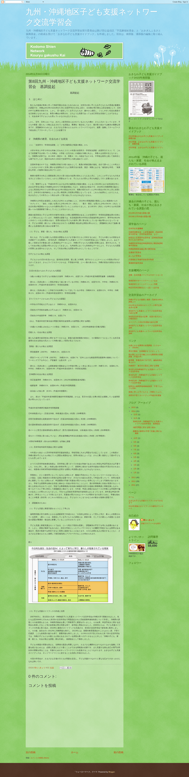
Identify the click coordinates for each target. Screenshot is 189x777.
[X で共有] (65, 667)
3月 (135, 465)
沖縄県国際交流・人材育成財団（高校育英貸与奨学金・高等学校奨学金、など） (146, 233)
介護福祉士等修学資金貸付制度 (141, 260)
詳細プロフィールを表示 (151, 523)
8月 (135, 446)
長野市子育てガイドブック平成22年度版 (145, 395)
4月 (135, 461)
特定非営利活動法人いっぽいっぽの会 (144, 288)
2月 (135, 469)
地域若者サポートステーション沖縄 (143, 284)
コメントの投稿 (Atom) (39, 758)
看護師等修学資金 (136, 263)
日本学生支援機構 (136, 229)
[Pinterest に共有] (70, 667)
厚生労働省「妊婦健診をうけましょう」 (145, 351)
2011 (133, 485)
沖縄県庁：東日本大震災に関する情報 (144, 366)
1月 (135, 473)
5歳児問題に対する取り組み (144, 427)
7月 (135, 450)
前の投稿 (118, 752)
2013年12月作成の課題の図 (140, 217)
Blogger (112, 772)
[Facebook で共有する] (68, 667)
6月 (135, 454)
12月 (136, 414)
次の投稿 (30, 752)
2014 (133, 411)
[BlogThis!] (63, 667)
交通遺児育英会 (135, 252)
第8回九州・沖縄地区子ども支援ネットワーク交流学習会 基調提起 (148, 423)
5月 (135, 457)
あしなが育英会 (135, 256)
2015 (133, 407)
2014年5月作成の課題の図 (139, 213)
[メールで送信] (61, 667)
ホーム (74, 752)
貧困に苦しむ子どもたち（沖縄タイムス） (146, 392)
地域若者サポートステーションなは (143, 281)
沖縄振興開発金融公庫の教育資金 (142, 249)
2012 (133, 481)
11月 (136, 418)
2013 (133, 477)
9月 (135, 442)
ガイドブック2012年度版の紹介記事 (143, 322)
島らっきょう (148, 520)
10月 (136, 438)
